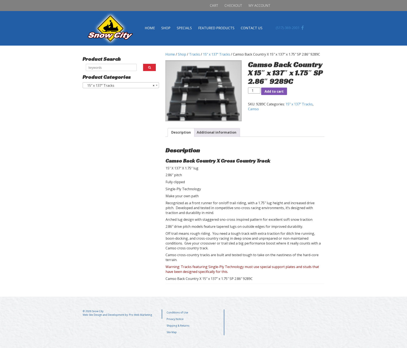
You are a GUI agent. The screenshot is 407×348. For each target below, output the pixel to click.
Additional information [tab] (216, 132)
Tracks (194, 54)
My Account (259, 5)
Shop (165, 28)
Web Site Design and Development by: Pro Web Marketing (117, 315)
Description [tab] (181, 132)
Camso (253, 109)
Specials (184, 28)
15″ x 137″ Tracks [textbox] (120, 85)
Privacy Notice (175, 319)
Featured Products (216, 28)
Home (150, 28)
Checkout (233, 5)
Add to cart (274, 91)
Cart (214, 5)
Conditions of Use (177, 312)
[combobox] (121, 85)
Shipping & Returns (178, 325)
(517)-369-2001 (288, 27)
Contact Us (251, 28)
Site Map (172, 332)
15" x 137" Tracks (216, 54)
